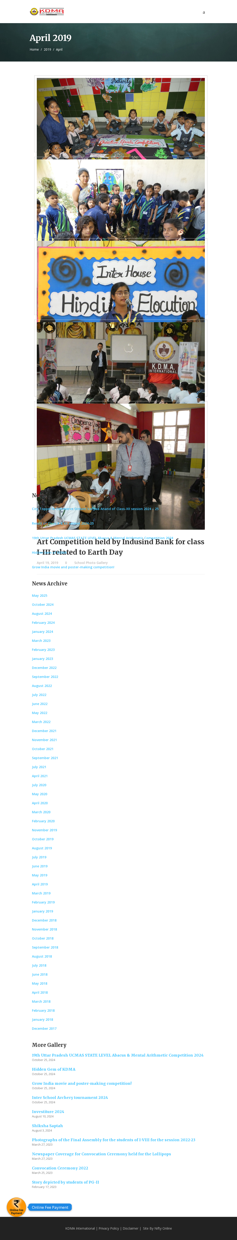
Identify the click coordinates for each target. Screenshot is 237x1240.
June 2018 (39, 974)
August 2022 (42, 685)
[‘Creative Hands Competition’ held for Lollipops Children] (121, 141)
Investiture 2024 (48, 1111)
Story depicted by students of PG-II (65, 1182)
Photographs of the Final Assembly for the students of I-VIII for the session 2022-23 (113, 1140)
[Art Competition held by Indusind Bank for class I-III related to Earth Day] (121, 467)
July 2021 (39, 767)
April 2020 (40, 803)
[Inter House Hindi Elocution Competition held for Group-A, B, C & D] (121, 304)
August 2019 (42, 848)
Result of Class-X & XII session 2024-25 (63, 523)
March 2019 (41, 893)
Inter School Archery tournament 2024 (70, 1097)
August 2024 (42, 613)
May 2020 (39, 794)
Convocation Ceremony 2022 (60, 1168)
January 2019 (42, 911)
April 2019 (40, 884)
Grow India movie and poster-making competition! (73, 567)
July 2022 (39, 695)
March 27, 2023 (42, 1144)
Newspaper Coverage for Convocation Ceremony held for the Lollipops (101, 1154)
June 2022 (39, 704)
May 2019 (39, 875)
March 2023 (41, 640)
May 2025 (39, 595)
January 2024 (42, 631)
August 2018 (42, 956)
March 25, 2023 (42, 1173)
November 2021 (44, 740)
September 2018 (45, 947)
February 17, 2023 (44, 1187)
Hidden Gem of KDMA (49, 552)
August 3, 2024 (42, 1130)
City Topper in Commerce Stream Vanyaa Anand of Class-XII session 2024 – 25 (95, 509)
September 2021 (45, 758)
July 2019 (39, 857)
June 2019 (39, 866)
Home (34, 49)
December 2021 (44, 731)
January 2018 (42, 1019)
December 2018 (44, 920)
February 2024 (43, 622)
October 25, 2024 (43, 1060)
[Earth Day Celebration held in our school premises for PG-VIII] (121, 222)
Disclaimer (130, 1228)
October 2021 (42, 749)
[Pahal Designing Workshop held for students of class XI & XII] (121, 385)
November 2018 (44, 929)
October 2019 (42, 839)
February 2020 (43, 821)
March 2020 (41, 812)
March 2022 (41, 722)
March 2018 (41, 1001)
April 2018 (40, 992)
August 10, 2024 (42, 1116)
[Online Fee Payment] (16, 1207)
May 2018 (39, 983)
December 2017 (44, 1028)
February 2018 (43, 1010)
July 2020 (39, 785)
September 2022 (45, 676)
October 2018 (42, 938)
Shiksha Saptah (47, 1125)
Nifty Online (163, 1228)
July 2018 (39, 965)
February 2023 (43, 649)
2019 (47, 49)
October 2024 (42, 604)
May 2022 (39, 713)
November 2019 (44, 830)
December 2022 (44, 667)
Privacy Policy (109, 1228)
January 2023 (42, 658)
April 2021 (40, 776)
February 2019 (43, 902)
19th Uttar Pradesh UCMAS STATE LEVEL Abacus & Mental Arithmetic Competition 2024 (102, 538)
